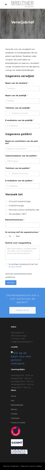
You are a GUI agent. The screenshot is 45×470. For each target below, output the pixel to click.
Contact (14, 414)
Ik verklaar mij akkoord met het (23, 265)
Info (12, 401)
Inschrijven (15, 418)
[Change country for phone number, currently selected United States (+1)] (8, 113)
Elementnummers (15, 220)
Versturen (11, 282)
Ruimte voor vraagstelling (18, 243)
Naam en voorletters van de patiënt (21, 142)
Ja (10, 236)
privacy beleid (15, 267)
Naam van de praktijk (16, 95)
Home (13, 396)
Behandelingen (17, 405)
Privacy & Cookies (18, 423)
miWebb (38, 466)
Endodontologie (16, 206)
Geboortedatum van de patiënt (21, 156)
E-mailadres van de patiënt (19, 181)
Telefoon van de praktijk (18, 108)
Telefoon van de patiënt (18, 168)
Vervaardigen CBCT (18, 214)
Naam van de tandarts (17, 83)
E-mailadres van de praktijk (19, 120)
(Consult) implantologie (20, 201)
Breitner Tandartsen (17, 26)
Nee (18, 236)
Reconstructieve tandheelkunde (24, 210)
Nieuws (14, 409)
